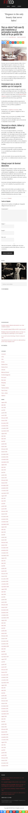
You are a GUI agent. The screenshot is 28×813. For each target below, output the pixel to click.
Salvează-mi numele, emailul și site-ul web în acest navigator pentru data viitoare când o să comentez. (13, 247)
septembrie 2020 (5, 586)
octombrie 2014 (4, 739)
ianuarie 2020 (4, 607)
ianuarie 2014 (4, 760)
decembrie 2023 (4, 485)
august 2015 (4, 716)
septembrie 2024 (5, 462)
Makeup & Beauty (5, 372)
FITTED (14, 2)
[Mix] (18, 42)
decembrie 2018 (4, 641)
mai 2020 (3, 597)
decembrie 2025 (4, 423)
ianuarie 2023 (4, 514)
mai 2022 (3, 534)
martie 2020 (4, 602)
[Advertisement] (14, 305)
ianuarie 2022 (4, 545)
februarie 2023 (4, 511)
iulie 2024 (3, 467)
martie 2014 (4, 755)
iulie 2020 (3, 591)
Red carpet (3, 377)
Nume (3, 223)
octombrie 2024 (4, 459)
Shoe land (3, 380)
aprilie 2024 (4, 475)
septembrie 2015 (5, 713)
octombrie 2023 (4, 490)
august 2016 (4, 685)
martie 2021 (3, 571)
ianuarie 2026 (4, 420)
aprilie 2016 (3, 695)
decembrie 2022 (4, 516)
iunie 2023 (3, 501)
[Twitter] (5, 42)
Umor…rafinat (4, 393)
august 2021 (4, 558)
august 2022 (4, 527)
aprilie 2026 (4, 412)
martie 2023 (4, 508)
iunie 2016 (3, 690)
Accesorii (3, 354)
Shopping (3, 382)
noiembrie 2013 (4, 765)
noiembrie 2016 (4, 677)
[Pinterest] (13, 42)
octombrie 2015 (4, 711)
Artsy (2, 356)
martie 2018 (4, 654)
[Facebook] (3, 42)
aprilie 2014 (3, 752)
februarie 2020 (4, 604)
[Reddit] (8, 42)
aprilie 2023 (3, 506)
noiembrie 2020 (4, 581)
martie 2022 (4, 540)
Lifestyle (3, 369)
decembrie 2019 (4, 610)
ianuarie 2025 (4, 451)
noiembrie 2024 (4, 456)
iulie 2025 (3, 436)
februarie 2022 (4, 542)
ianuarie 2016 (4, 703)
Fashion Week (4, 367)
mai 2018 (3, 651)
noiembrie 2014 (4, 737)
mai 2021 (3, 565)
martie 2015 (4, 726)
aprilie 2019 (3, 630)
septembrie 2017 (5, 656)
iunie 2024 (3, 469)
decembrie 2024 (4, 454)
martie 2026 (4, 415)
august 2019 (4, 620)
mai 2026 (3, 410)
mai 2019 (3, 628)
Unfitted (3, 395)
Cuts (2, 359)
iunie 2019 (3, 625)
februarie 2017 (4, 669)
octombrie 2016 (4, 680)
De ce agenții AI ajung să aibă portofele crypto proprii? (13, 329)
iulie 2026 (3, 405)
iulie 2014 (3, 745)
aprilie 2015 (3, 724)
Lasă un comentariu (21, 37)
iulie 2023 (3, 498)
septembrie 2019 (5, 617)
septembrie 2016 (5, 682)
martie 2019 (4, 633)
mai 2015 (3, 721)
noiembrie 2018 (4, 643)
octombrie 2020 (4, 584)
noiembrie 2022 (4, 519)
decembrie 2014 (4, 734)
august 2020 (4, 589)
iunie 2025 (3, 438)
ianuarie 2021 (4, 576)
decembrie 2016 (4, 674)
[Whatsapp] (20, 42)
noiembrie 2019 (4, 612)
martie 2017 (3, 667)
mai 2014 (3, 750)
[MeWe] (15, 42)
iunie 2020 (3, 594)
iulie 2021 (3, 560)
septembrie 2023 (5, 493)
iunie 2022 (3, 532)
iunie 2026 (3, 407)
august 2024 (4, 464)
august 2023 (4, 495)
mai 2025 (3, 441)
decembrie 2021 (4, 547)
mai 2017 (3, 661)
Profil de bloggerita (5, 374)
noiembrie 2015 (4, 708)
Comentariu (4, 209)
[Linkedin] (10, 42)
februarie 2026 (4, 418)
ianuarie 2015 (4, 732)
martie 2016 (4, 698)
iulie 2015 (3, 719)
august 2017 (4, 659)
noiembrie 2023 (4, 488)
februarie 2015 (4, 729)
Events (2, 362)
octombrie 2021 (4, 552)
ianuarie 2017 (4, 672)
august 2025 (4, 433)
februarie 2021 (4, 573)
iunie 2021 (3, 563)
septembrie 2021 (5, 555)
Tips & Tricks (4, 390)
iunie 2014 (3, 747)
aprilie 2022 (3, 537)
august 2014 (4, 742)
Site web (3, 237)
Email (3, 230)
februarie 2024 (4, 480)
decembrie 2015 (4, 706)
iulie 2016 (3, 687)
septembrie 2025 (5, 431)
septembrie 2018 (5, 646)
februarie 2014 (4, 757)
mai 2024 (3, 472)
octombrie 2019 (4, 615)
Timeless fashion (5, 387)
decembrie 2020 (4, 578)
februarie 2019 (4, 635)
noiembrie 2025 (4, 425)
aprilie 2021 (3, 568)
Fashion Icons (4, 364)
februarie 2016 (4, 700)
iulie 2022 (3, 529)
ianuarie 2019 (4, 638)
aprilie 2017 (3, 664)
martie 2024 (4, 477)
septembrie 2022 (5, 524)
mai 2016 (3, 693)
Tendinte (10, 198)
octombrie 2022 (4, 521)
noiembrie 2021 (4, 550)
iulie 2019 (3, 623)
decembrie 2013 (4, 763)
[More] (23, 42)
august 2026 (4, 402)
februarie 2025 (4, 449)
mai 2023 (3, 503)
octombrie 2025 (4, 428)
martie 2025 (4, 446)
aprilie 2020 (4, 599)
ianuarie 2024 (4, 482)
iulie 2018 (3, 648)
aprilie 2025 (4, 443)
